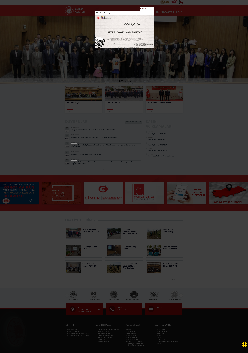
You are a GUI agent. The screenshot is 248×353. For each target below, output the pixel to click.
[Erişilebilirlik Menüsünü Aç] (244, 344)
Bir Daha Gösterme (145, 9)
